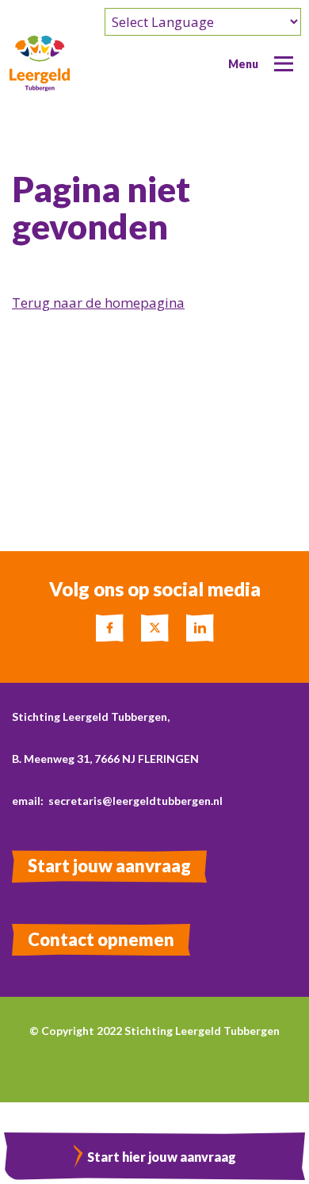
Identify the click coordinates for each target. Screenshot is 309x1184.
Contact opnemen (101, 939)
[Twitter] (155, 628)
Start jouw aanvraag (109, 865)
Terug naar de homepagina (98, 302)
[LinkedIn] (200, 628)
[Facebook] (110, 628)
